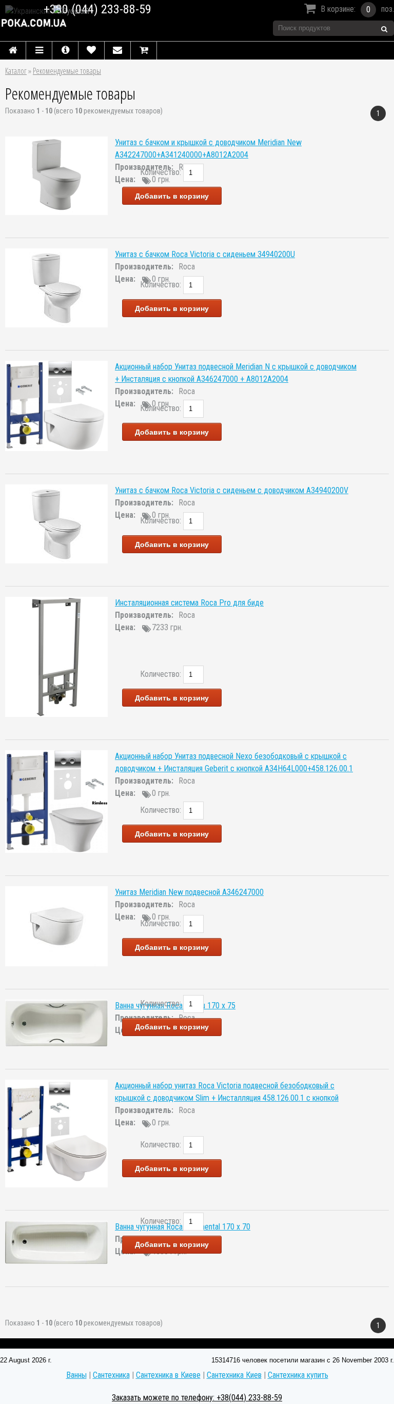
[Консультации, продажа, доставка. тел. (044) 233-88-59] (83, 23)
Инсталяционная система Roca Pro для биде (189, 603)
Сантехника (111, 1375)
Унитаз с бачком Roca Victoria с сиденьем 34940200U (205, 254)
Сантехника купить (298, 1375)
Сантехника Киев (234, 1375)
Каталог (16, 70)
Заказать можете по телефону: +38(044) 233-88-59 (197, 1397)
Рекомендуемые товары (67, 70)
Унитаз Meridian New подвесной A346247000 (189, 892)
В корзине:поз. (357, 9)
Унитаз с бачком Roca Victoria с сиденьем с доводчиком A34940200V (231, 490)
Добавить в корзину (172, 196)
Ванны (76, 1375)
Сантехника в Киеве (168, 1375)
